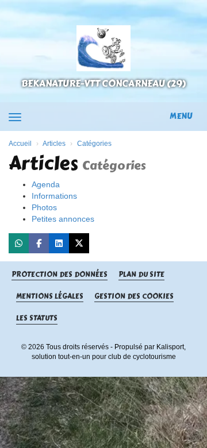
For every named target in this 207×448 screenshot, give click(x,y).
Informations (54, 195)
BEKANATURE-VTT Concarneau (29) (103, 83)
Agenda (46, 184)
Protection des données (60, 275)
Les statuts (36, 318)
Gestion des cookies (134, 297)
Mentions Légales (49, 297)
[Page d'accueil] (103, 48)
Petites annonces (63, 218)
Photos (44, 207)
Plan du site (141, 275)
